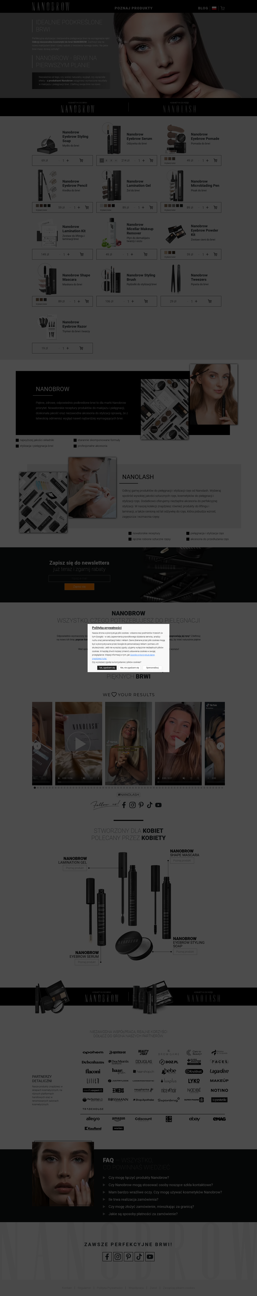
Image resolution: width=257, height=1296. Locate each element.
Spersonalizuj (152, 667)
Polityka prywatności (107, 628)
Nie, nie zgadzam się (129, 667)
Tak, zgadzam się (107, 667)
